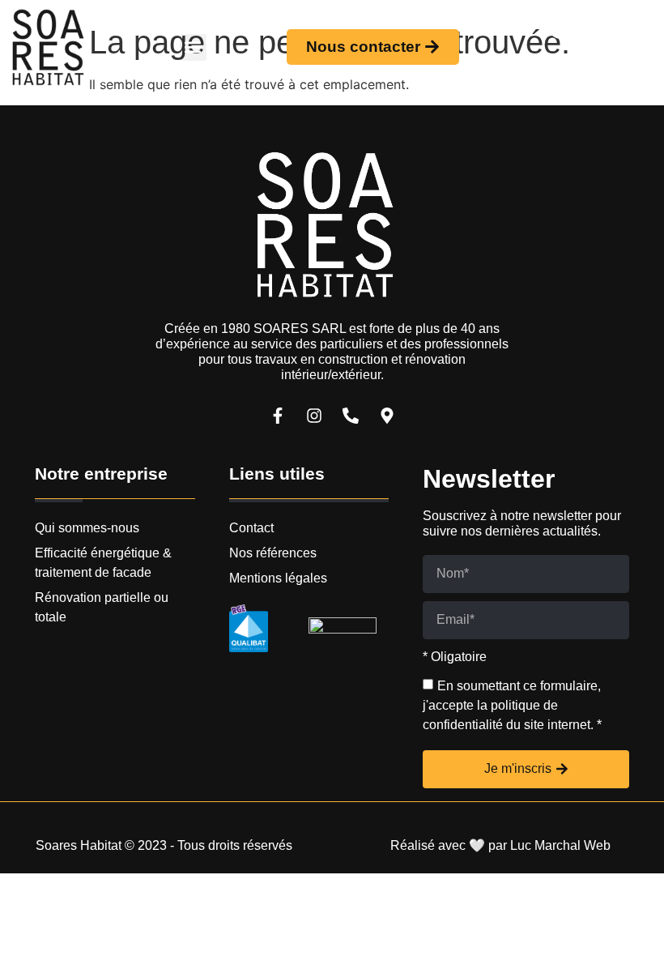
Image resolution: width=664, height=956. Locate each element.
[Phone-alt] (555, 31)
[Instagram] (590, 62)
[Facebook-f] (278, 415)
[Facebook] (555, 62)
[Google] (590, 31)
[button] (193, 47)
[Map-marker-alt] (387, 415)
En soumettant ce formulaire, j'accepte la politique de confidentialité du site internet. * (512, 705)
